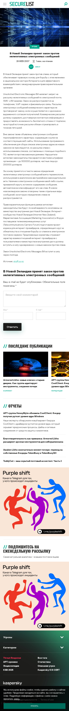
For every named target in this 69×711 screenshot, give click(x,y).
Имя (5, 310)
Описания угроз (46, 665)
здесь (17, 699)
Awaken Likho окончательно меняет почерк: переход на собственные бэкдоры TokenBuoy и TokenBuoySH (33, 451)
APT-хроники (10, 661)
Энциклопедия (11, 665)
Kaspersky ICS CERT (49, 669)
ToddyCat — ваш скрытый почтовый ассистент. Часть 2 (32, 461)
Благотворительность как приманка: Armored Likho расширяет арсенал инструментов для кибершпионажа (33, 440)
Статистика (44, 661)
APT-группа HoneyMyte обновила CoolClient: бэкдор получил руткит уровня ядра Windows (31, 415)
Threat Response (12, 657)
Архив (34, 47)
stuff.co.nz (18, 261)
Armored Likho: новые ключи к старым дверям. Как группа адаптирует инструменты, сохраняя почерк (23, 383)
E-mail (39, 310)
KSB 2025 (8, 669)
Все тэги (42, 657)
